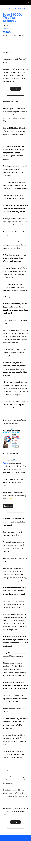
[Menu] (28, 2)
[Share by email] (4, 32)
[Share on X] (7, 32)
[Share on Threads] (9, 32)
